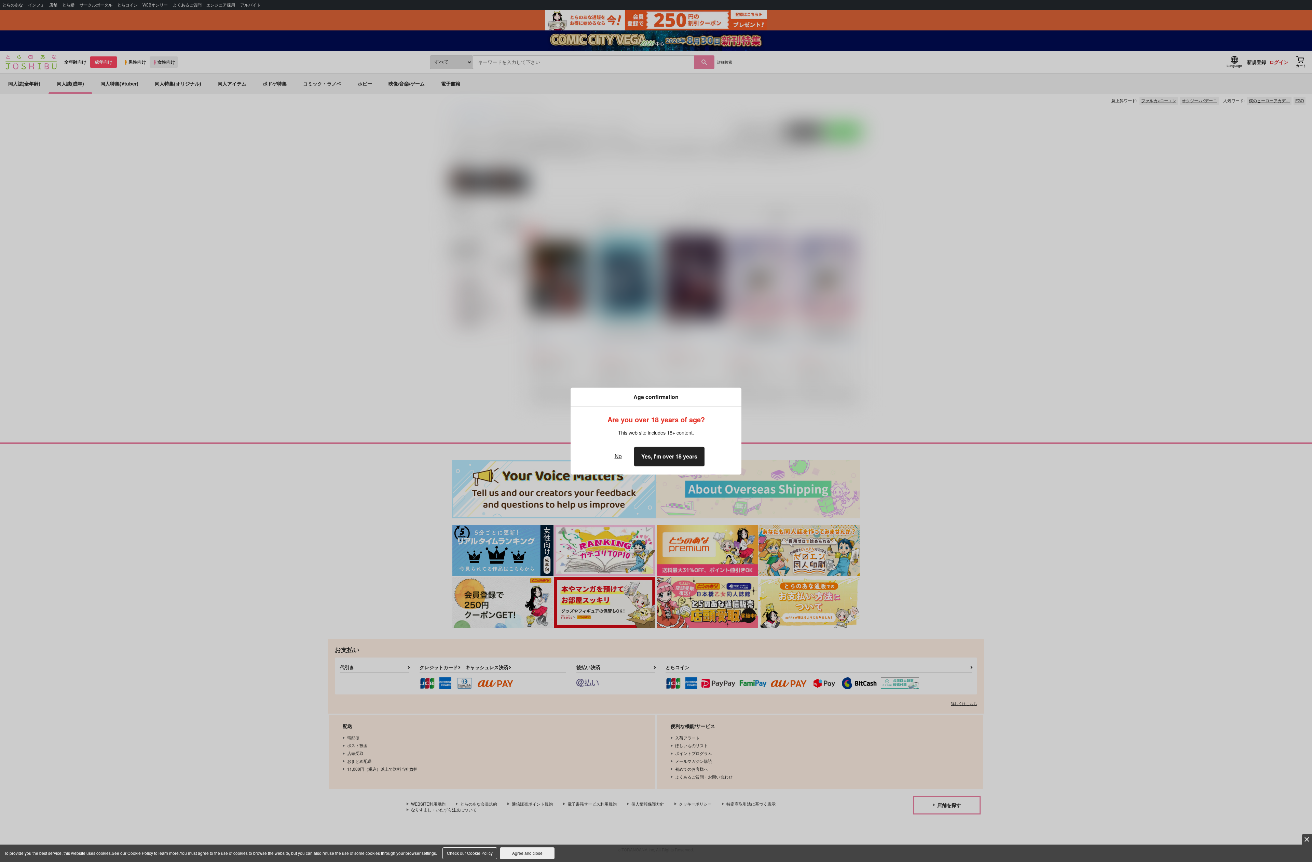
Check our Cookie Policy (470, 853)
